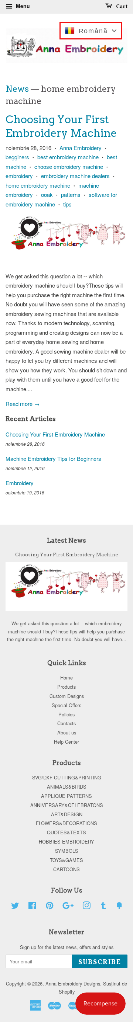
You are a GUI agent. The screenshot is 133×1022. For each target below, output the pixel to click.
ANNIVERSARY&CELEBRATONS (66, 805)
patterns (71, 194)
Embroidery (20, 483)
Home (66, 677)
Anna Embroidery (80, 148)
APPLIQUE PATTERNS (66, 795)
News (17, 89)
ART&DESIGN (66, 814)
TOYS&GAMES (66, 859)
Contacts (66, 723)
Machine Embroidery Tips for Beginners (53, 458)
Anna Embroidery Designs (72, 983)
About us (66, 732)
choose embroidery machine (68, 166)
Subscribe (99, 962)
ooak (47, 194)
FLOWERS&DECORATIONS (66, 823)
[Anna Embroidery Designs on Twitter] (15, 906)
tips (67, 204)
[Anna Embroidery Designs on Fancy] (119, 906)
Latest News (66, 540)
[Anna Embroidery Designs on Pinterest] (49, 906)
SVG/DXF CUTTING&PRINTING (66, 777)
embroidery (19, 176)
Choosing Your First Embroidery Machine (55, 434)
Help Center (66, 741)
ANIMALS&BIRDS (66, 786)
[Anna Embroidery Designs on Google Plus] (68, 906)
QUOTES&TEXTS (66, 832)
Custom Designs (67, 695)
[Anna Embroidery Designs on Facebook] (32, 906)
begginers (17, 157)
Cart (121, 6)
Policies (66, 714)
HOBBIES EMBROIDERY (66, 841)
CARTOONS (66, 869)
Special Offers (66, 705)
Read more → (23, 403)
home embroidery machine (38, 185)
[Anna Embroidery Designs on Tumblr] (103, 906)
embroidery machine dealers (75, 176)
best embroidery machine (68, 157)
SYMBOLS (66, 850)
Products (66, 686)
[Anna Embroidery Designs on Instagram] (86, 906)
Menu (22, 6)
